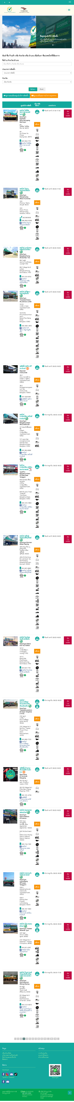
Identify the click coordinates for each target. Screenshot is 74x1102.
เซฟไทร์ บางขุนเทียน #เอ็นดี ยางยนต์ (26, 456)
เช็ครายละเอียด (68, 116)
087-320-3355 (26, 1095)
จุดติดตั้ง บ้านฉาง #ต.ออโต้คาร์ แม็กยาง (25, 801)
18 (51, 1041)
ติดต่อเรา (5, 1061)
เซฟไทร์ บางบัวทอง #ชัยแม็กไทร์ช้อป (25, 283)
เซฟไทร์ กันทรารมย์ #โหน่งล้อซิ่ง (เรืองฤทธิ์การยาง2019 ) (26, 1011)
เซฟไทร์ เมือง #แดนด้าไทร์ (25, 953)
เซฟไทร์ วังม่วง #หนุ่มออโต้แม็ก (25, 226)
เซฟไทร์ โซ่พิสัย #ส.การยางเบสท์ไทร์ (25, 147)
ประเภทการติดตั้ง (8, 71)
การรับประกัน (42, 1055)
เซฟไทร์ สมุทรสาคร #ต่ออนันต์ (25, 850)
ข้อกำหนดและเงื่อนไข (9, 1059)
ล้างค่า (42, 91)
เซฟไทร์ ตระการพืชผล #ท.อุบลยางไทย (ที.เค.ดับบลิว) (25, 746)
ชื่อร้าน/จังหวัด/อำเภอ (10, 62)
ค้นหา (33, 91)
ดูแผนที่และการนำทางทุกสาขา (45, 97)
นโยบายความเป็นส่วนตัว (10, 1057)
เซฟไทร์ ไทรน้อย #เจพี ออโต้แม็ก (26, 673)
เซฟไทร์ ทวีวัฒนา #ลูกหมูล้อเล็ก (25, 332)
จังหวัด (5, 80)
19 (55, 1041)
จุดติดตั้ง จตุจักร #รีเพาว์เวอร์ (26, 402)
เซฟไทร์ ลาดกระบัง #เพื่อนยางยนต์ (25, 915)
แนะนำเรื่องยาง (43, 1057)
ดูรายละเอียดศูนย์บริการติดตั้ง (16, 97)
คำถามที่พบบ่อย (43, 1059)
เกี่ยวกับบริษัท (6, 1055)
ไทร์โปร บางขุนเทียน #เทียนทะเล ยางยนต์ (26, 509)
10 (45, 1041)
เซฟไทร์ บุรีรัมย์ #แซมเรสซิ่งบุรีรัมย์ (25, 573)
